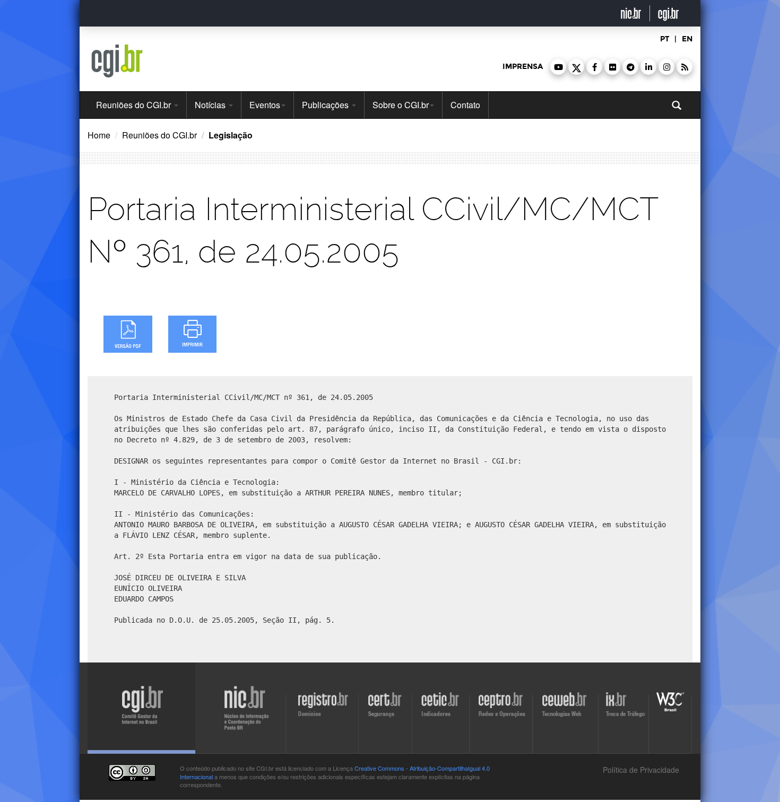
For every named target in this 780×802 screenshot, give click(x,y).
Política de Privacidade (640, 769)
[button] (558, 67)
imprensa (522, 66)
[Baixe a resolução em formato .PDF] (127, 334)
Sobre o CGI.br (400, 105)
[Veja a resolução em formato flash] (192, 334)
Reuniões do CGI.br (134, 105)
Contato (465, 105)
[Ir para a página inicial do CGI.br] (117, 61)
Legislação (231, 135)
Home (99, 135)
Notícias (211, 105)
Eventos (264, 105)
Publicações (326, 105)
